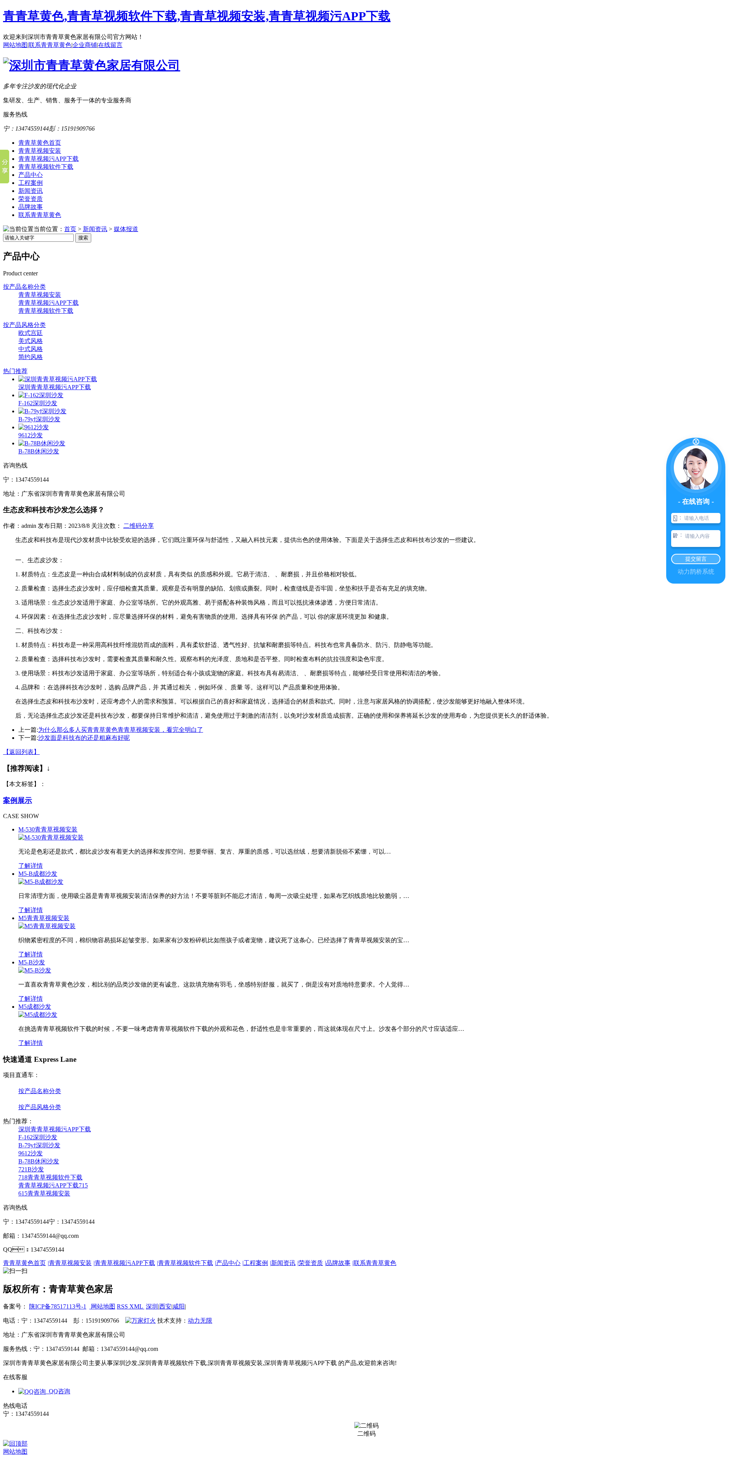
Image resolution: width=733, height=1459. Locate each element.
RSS (123, 1306)
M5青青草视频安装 (43, 918)
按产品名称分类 (24, 286)
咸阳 (179, 1306)
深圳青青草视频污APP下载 (54, 387)
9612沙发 (30, 435)
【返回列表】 (21, 752)
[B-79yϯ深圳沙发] (42, 411)
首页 (70, 229)
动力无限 (200, 1320)
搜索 (83, 238)
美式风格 (30, 341)
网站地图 (15, 45)
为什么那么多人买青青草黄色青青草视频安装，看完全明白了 (120, 729)
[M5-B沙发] (34, 970)
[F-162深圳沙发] (40, 395)
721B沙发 (31, 1169)
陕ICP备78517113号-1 (57, 1306)
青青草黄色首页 (39, 142)
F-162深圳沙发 (37, 403)
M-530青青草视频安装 (47, 829)
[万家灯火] (140, 1320)
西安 (165, 1306)
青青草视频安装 (39, 150)
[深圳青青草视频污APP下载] (57, 379)
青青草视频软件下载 (45, 166)
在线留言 (110, 45)
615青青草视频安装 (44, 1193)
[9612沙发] (33, 427)
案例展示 (17, 800)
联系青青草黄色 (50, 45)
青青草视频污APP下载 (48, 158)
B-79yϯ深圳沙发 (39, 419)
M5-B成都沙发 (37, 873)
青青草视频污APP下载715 (53, 1185)
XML (136, 1306)
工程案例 (30, 183)
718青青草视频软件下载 (50, 1177)
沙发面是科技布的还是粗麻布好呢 (84, 737)
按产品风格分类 (24, 325)
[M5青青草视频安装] (47, 926)
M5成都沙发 (34, 1006)
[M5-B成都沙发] (40, 881)
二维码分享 (138, 525)
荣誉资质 (30, 199)
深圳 (152, 1306)
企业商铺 (85, 45)
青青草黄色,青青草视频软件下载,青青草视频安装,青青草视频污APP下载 (197, 16)
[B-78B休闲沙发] (41, 443)
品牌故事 (30, 207)
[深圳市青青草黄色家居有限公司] (91, 65)
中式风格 (30, 349)
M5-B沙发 (31, 962)
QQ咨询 (58, 1391)
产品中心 (30, 174)
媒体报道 (126, 229)
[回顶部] (15, 1443)
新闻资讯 (30, 191)
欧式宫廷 (30, 333)
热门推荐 (15, 371)
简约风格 (30, 357)
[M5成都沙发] (37, 1014)
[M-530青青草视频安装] (51, 837)
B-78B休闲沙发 (38, 451)
